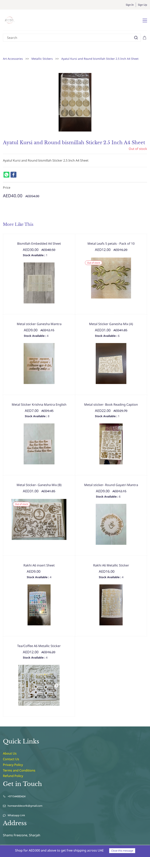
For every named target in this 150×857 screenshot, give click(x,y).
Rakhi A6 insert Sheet (39, 565)
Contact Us (11, 759)
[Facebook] (13, 175)
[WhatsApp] (6, 175)
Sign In (130, 4)
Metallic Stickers (42, 58)
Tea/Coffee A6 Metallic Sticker (39, 646)
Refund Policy (13, 776)
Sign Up (142, 4)
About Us (10, 753)
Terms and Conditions (19, 770)
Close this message (122, 850)
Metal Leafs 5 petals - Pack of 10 (111, 243)
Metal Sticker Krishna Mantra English (39, 404)
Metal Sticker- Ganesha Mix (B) (39, 485)
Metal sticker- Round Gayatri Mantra (111, 485)
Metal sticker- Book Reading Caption (111, 404)
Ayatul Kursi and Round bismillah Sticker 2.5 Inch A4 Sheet (99, 58)
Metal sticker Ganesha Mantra (39, 324)
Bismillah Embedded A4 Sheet (39, 243)
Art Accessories (13, 58)
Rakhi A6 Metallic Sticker (111, 565)
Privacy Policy (13, 765)
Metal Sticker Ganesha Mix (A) (111, 324)
